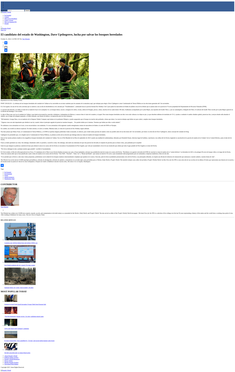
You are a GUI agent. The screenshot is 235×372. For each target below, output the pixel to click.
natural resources (9, 177)
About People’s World (10, 356)
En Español (7, 15)
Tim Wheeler (26, 39)
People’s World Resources (12, 359)
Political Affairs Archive (11, 357)
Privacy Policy (8, 361)
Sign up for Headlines (10, 18)
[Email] (119, 47)
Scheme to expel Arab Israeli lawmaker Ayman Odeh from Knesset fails (25, 304)
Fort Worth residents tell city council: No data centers (19, 265)
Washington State (9, 179)
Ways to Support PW (10, 22)
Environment (8, 174)
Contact (6, 17)
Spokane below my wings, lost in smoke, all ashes (18, 287)
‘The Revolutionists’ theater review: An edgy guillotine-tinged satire (24, 316)
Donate (6, 23)
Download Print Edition (11, 364)
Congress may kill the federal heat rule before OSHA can (20, 243)
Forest (6, 175)
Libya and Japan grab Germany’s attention (16, 328)
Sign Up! (3, 30)
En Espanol (7, 172)
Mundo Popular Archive (11, 362)
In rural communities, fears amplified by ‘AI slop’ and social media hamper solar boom (29, 340)
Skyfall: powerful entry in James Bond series (17, 353)
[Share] (119, 42)
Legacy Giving (8, 20)
